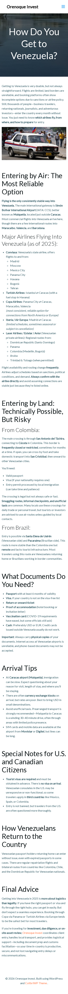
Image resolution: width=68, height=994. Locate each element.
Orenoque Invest (22, 6)
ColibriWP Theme (36, 983)
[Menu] (63, 7)
